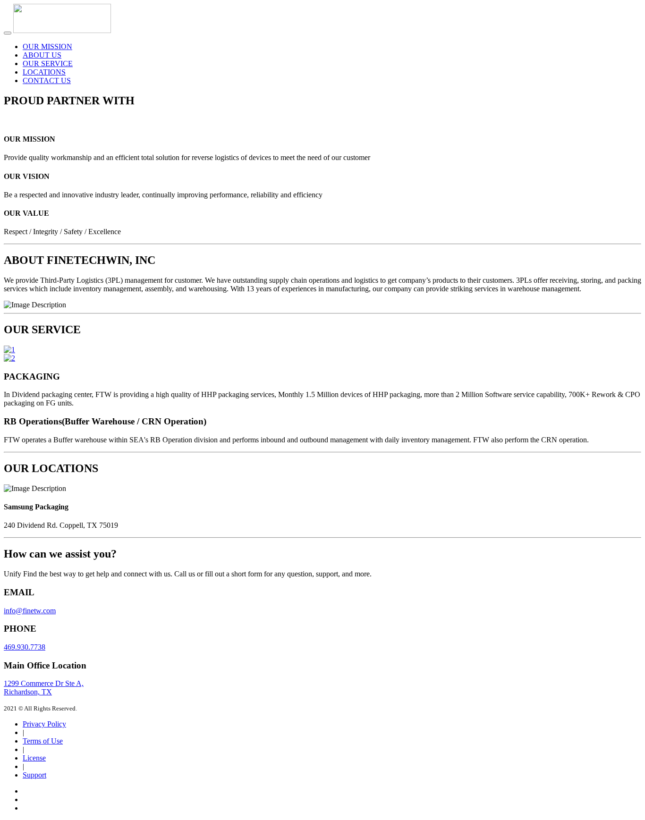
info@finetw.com (30, 611)
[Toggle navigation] (7, 33)
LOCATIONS (44, 72)
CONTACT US (47, 80)
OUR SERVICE (48, 63)
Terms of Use (43, 741)
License (34, 758)
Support (34, 775)
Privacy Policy (44, 724)
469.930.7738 (24, 647)
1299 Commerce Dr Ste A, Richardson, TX (44, 687)
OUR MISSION (47, 46)
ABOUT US (42, 55)
